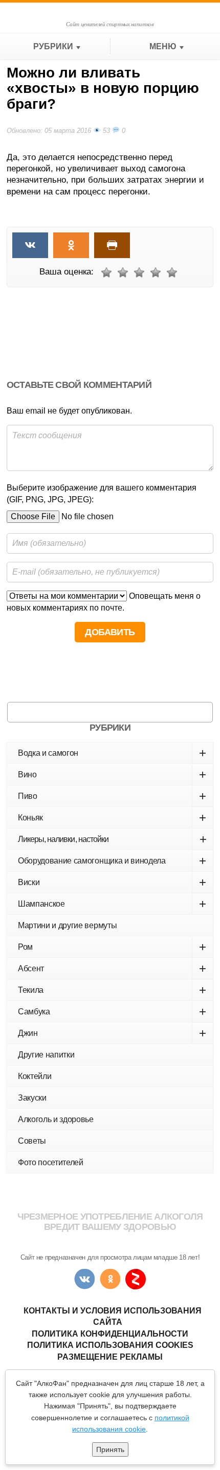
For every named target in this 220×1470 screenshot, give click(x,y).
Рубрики (53, 46)
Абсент (112, 968)
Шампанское (112, 904)
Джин (112, 1033)
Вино (112, 774)
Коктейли (34, 1076)
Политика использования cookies (110, 1345)
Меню (163, 46)
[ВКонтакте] (84, 1279)
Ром (112, 947)
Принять (110, 1449)
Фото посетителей (50, 1162)
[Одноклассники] (110, 1279)
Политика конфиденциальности (110, 1333)
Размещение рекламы (110, 1357)
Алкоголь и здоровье (56, 1119)
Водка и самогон (112, 753)
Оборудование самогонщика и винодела (112, 861)
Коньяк (112, 818)
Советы (32, 1140)
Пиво (112, 796)
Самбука (112, 1011)
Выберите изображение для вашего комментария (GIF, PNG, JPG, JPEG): (101, 493)
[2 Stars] (122, 272)
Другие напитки (46, 1054)
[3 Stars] (139, 272)
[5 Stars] (172, 272)
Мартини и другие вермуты (67, 925)
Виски (112, 882)
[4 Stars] (155, 272)
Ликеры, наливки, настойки (112, 839)
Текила (112, 990)
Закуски (32, 1097)
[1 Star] (106, 272)
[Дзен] (135, 1279)
